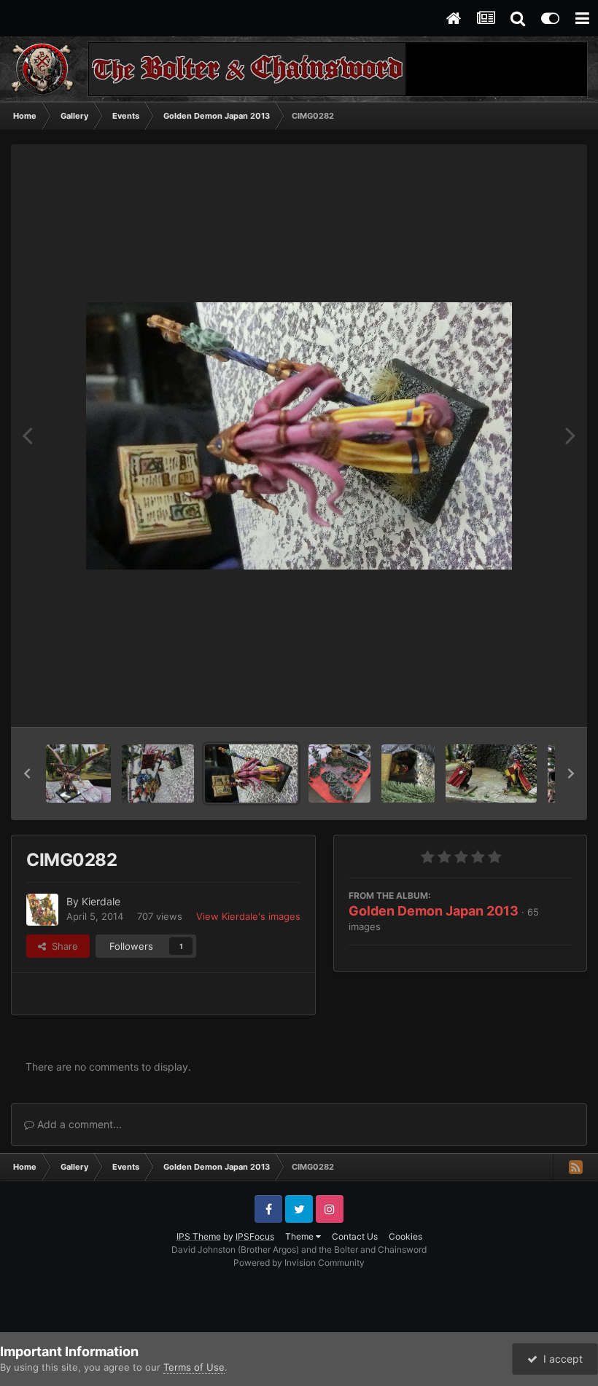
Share (62, 946)
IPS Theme (198, 1236)
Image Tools (527, 700)
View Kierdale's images (248, 916)
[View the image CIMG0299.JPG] (408, 773)
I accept (560, 1358)
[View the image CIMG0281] (339, 773)
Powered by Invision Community (299, 1262)
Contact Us (355, 1236)
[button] (27, 773)
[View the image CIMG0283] (158, 773)
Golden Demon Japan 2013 (434, 910)
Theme (300, 1236)
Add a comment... (78, 1124)
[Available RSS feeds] (575, 1167)
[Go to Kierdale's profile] (42, 910)
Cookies (405, 1236)
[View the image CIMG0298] (491, 773)
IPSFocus (255, 1236)
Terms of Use (194, 1367)
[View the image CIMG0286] (78, 773)
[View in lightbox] (299, 436)
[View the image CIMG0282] (251, 773)
